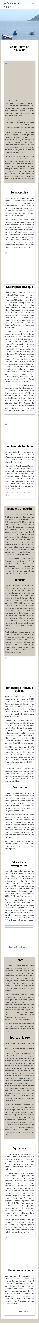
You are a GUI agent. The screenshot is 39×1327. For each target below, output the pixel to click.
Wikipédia (30, 1312)
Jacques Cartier (22, 156)
